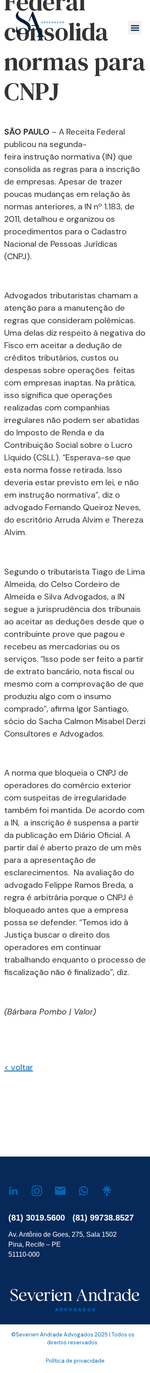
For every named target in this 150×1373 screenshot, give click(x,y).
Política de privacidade (75, 1360)
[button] (135, 27)
